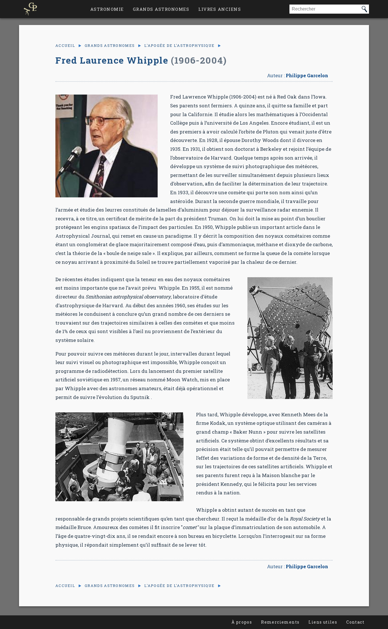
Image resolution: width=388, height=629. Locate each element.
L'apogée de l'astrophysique (179, 45)
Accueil (65, 45)
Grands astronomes (161, 9)
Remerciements (280, 622)
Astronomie (107, 9)
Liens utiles (322, 622)
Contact (355, 622)
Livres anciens (219, 9)
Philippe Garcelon (307, 75)
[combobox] (324, 9)
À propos (241, 622)
